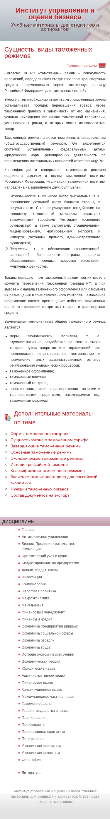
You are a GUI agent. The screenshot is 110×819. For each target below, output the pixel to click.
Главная (28, 529)
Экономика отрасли (38, 639)
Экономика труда (36, 646)
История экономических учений (48, 654)
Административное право (43, 675)
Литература (32, 772)
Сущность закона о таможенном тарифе (50, 439)
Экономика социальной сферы (47, 632)
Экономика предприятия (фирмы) (50, 625)
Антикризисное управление (45, 536)
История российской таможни (39, 464)
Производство (33, 724)
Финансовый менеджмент (43, 611)
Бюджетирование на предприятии (50, 562)
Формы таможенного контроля (40, 433)
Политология (33, 738)
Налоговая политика (39, 590)
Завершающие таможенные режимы (46, 446)
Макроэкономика (36, 597)
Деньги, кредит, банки (40, 569)
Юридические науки (38, 668)
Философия (31, 759)
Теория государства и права (45, 710)
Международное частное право (48, 696)
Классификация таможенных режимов (47, 470)
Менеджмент (32, 604)
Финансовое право (37, 682)
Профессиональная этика (43, 731)
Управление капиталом (41, 745)
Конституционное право (42, 689)
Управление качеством (41, 752)
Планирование (34, 717)
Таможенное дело (82, 65)
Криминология (34, 583)
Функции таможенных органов (40, 489)
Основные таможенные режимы (41, 452)
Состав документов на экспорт (40, 495)
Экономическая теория (41, 661)
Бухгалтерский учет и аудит (45, 555)
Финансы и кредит (37, 618)
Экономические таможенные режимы (47, 458)
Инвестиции (32, 576)
